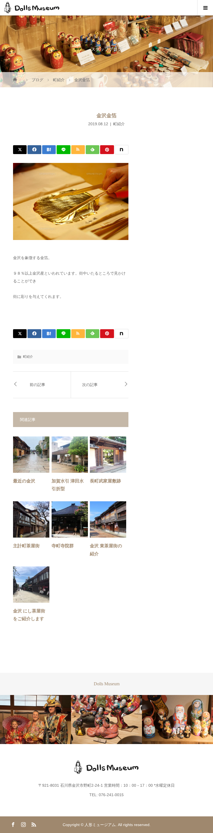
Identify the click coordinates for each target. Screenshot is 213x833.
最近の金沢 (24, 481)
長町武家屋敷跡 (105, 481)
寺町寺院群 (63, 545)
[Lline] (63, 149)
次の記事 (90, 385)
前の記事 (37, 385)
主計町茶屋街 (26, 545)
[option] (35, 719)
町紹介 (119, 124)
